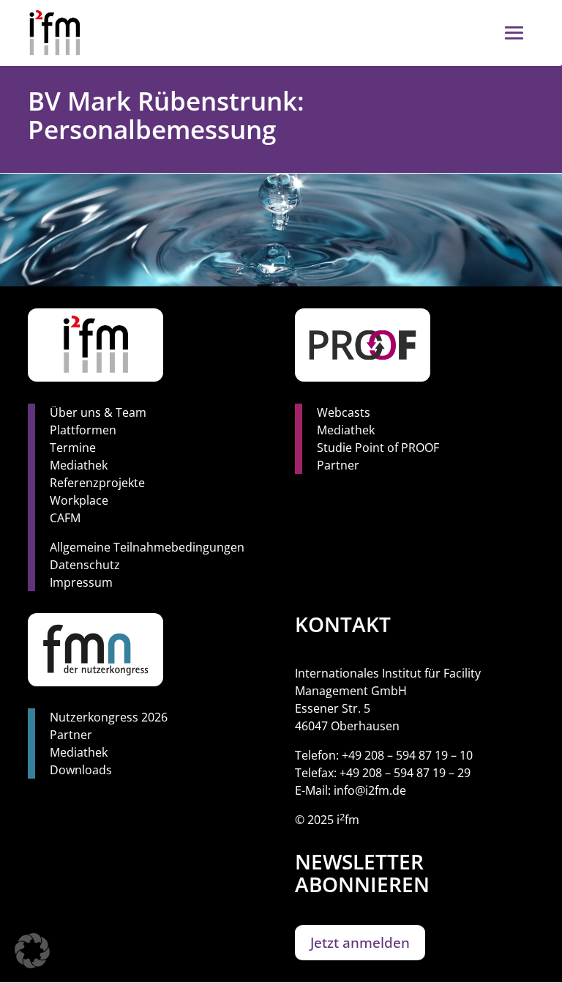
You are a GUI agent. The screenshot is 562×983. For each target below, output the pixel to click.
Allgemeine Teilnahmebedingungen (147, 547)
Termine (73, 447)
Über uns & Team (98, 412)
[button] (32, 951)
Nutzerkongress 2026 (109, 717)
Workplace (79, 500)
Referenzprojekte (97, 483)
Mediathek (79, 465)
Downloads (81, 770)
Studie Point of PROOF (378, 447)
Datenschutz (85, 565)
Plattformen (83, 430)
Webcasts (343, 412)
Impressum (81, 582)
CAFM (65, 518)
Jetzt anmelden (360, 942)
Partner (338, 465)
